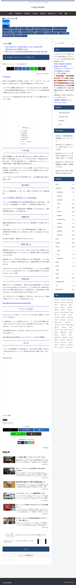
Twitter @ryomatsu (64, 112)
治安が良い (25, 139)
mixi (61, 66)
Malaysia (6, 422)
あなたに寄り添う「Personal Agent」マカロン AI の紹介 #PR (24, 47)
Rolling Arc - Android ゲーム (60, 28)
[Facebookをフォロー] (25, 442)
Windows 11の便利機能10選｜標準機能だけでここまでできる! (65, 138)
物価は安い (25, 135)
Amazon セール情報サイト (9, 28)
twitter (56, 64)
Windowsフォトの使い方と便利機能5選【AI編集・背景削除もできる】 (65, 164)
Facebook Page (63, 116)
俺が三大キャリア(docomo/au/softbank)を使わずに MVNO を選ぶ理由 (26, 51)
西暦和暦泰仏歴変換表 (8, 35)
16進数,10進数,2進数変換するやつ (11, 33)
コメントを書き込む (26, 555)
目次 (24, 127)
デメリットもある (26, 141)
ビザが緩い (25, 130)
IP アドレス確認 (6, 30)
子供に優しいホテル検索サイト (24, 28)
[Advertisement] (26, 112)
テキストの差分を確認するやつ (44, 30)
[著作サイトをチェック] (19, 442)
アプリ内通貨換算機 (64, 33)
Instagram (62, 64)
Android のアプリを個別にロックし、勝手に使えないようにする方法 (65, 147)
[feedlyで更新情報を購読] (29, 442)
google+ (56, 66)
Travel (5, 419)
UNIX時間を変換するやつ (21, 35)
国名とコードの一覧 (40, 33)
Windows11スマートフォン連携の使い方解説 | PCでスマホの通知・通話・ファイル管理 (64, 156)
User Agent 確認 (16, 30)
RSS (60, 124)
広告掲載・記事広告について (62, 100)
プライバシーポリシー (60, 102)
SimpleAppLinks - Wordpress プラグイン (42, 28)
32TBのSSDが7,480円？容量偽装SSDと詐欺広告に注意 (64, 172)
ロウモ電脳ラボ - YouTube (62, 71)
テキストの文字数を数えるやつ (28, 30)
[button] (41, 68)
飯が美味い (25, 133)
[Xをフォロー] (22, 442)
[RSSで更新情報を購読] (32, 442)
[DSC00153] (6, 76)
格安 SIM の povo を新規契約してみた (17, 49)
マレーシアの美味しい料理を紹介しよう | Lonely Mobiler (19, 197)
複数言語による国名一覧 (52, 33)
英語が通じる (25, 137)
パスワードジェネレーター (59, 30)
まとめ (23, 143)
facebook (68, 64)
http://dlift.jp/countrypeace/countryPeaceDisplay (17, 303)
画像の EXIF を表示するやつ (27, 33)
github (65, 66)
